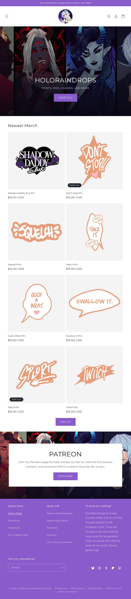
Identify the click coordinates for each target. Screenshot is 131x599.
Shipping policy (95, 588)
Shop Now (14, 520)
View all (65, 421)
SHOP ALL (65, 97)
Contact (51, 535)
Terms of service (114, 588)
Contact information (67, 592)
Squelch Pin (15, 264)
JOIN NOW (65, 476)
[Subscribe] (61, 567)
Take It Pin (72, 264)
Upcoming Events (57, 520)
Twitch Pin (72, 407)
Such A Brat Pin (16, 336)
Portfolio (52, 527)
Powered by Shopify (41, 588)
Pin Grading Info (18, 535)
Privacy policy (61, 588)
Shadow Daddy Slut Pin (21, 193)
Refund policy (78, 588)
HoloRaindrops (24, 588)
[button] (6, 16)
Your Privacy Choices (59, 542)
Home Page (15, 513)
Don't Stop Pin (74, 193)
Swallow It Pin (74, 336)
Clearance (14, 527)
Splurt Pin (13, 407)
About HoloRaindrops (60, 513)
